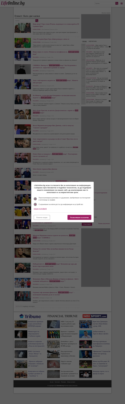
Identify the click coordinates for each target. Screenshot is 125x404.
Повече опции (41, 217)
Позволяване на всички (79, 217)
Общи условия (40, 209)
